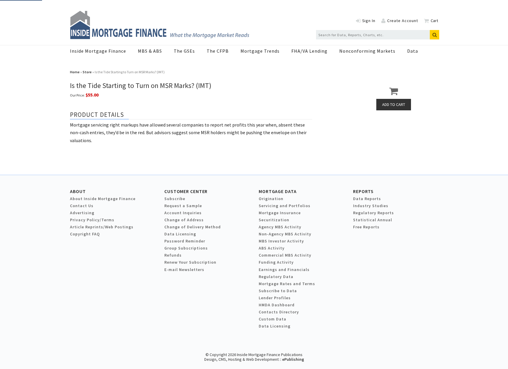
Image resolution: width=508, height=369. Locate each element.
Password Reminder (184, 241)
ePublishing (293, 359)
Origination (271, 198)
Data (412, 51)
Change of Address (184, 219)
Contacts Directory (279, 312)
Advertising (82, 212)
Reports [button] (363, 191)
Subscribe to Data (278, 290)
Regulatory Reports (373, 212)
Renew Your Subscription (190, 262)
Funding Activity (276, 262)
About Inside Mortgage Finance (103, 198)
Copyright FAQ (85, 234)
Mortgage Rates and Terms (287, 283)
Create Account (402, 20)
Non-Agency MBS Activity (285, 234)
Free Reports (366, 227)
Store (87, 72)
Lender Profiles (275, 297)
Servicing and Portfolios (284, 205)
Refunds (173, 255)
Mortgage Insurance (280, 212)
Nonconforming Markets (367, 51)
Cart (434, 20)
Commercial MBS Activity (285, 255)
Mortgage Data (278, 191)
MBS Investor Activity (281, 241)
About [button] (78, 191)
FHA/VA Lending (309, 51)
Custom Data (272, 319)
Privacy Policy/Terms (92, 219)
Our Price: (77, 95)
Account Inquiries (183, 212)
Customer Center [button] (186, 191)
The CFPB (218, 51)
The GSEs (184, 51)
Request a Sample (183, 205)
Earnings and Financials (284, 269)
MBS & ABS (150, 51)
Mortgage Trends (260, 51)
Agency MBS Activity (280, 227)
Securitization (274, 219)
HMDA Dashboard (277, 305)
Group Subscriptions (186, 248)
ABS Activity (272, 248)
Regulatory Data (276, 276)
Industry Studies (370, 205)
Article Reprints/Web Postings (101, 227)
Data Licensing (180, 234)
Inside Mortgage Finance (98, 51)
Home (75, 72)
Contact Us (81, 205)
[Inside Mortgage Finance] (159, 37)
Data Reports (367, 198)
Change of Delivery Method (192, 227)
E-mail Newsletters (184, 269)
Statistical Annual (372, 219)
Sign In (368, 20)
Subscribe (174, 198)
